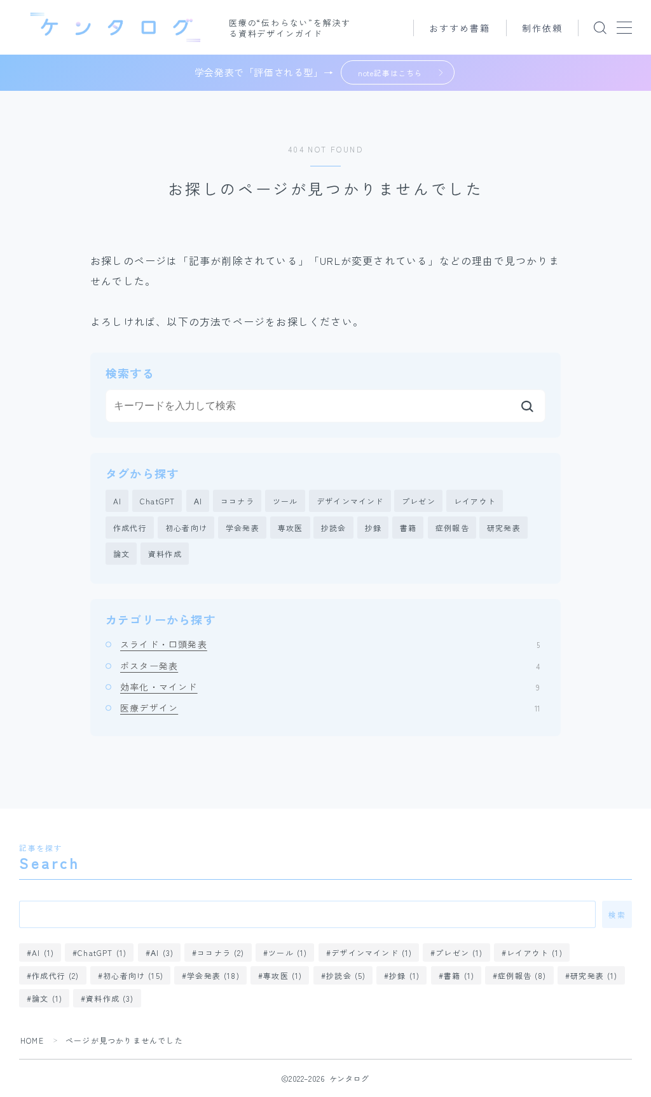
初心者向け (186, 527)
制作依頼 (542, 28)
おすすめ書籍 (460, 28)
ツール (285, 500)
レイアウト (475, 500)
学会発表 (242, 527)
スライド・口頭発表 (330, 644)
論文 (121, 553)
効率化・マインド (330, 686)
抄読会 (333, 527)
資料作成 (165, 553)
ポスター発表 (330, 665)
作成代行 (130, 527)
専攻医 (290, 527)
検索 (617, 914)
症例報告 (452, 527)
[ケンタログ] (115, 27)
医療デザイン (330, 707)
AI (117, 500)
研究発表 (504, 527)
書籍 (408, 527)
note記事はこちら (390, 72)
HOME (32, 1040)
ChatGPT (157, 500)
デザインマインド (350, 500)
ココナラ (237, 500)
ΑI (198, 500)
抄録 (373, 527)
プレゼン (418, 500)
